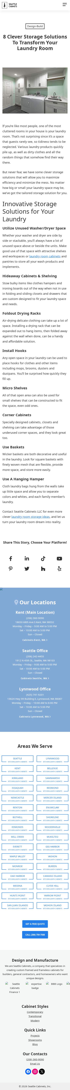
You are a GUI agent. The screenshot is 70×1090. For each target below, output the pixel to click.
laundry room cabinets (45, 256)
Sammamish (52, 778)
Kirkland (17, 778)
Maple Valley (17, 856)
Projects (35, 1035)
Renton (17, 807)
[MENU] (65, 5)
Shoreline (52, 817)
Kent (18, 768)
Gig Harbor (53, 846)
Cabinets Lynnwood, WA (34, 716)
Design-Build (35, 26)
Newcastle (17, 797)
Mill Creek (17, 836)
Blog (35, 1044)
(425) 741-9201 (35, 694)
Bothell (17, 817)
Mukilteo (52, 836)
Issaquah (17, 787)
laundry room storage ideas (30, 517)
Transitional (35, 1016)
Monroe (17, 866)
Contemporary (35, 1012)
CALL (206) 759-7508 (35, 934)
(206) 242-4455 (35, 656)
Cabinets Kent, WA (34, 640)
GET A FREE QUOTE (35, 923)
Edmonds (17, 827)
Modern (35, 1020)
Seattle (17, 758)
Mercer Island (53, 797)
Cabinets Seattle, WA (34, 678)
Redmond (52, 787)
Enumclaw (52, 807)
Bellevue (52, 768)
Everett (17, 846)
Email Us (35, 1063)
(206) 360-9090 (35, 618)
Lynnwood (52, 758)
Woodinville (52, 827)
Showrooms (35, 1040)
